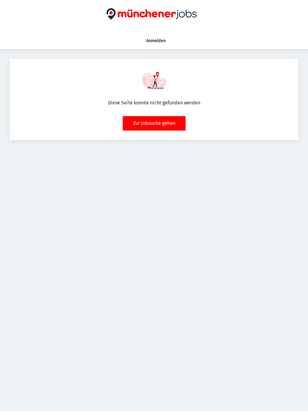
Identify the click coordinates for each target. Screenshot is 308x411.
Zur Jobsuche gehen (154, 123)
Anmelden (156, 40)
